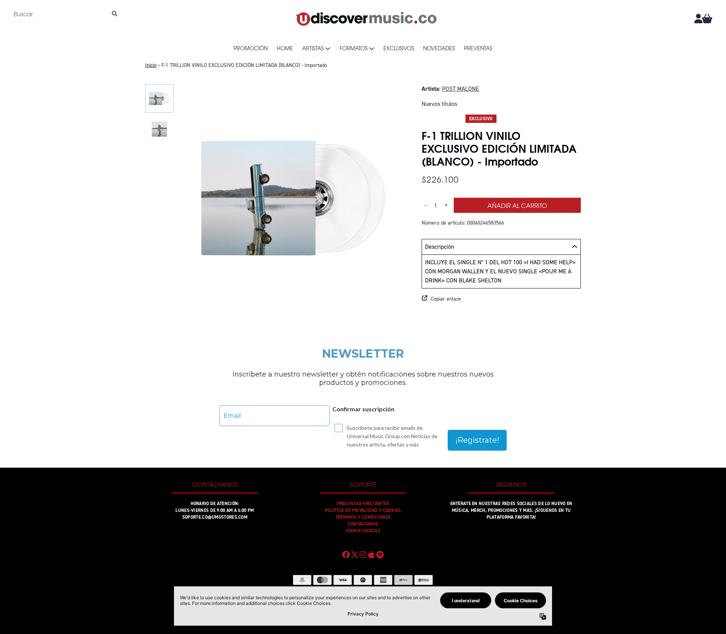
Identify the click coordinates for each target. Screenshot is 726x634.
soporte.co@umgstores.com (214, 517)
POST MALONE (460, 89)
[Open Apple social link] (371, 554)
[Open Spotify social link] (380, 554)
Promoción (251, 48)
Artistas (313, 48)
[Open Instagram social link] (363, 554)
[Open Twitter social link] (354, 554)
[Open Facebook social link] (346, 554)
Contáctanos (363, 524)
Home (285, 48)
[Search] (114, 13)
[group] (159, 98)
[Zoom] (292, 198)
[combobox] (65, 13)
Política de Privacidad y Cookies (363, 510)
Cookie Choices (363, 531)
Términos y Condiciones (363, 517)
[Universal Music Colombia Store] (365, 18)
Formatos (354, 48)
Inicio (151, 65)
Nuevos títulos (439, 104)
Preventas (478, 48)
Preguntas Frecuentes (363, 504)
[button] (501, 299)
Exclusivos (398, 48)
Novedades (439, 48)
